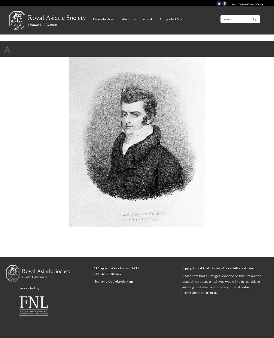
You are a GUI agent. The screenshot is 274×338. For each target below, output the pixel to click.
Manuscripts (129, 19)
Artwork (147, 19)
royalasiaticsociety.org (250, 4)
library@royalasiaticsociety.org (113, 281)
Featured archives (104, 19)
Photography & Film (170, 19)
